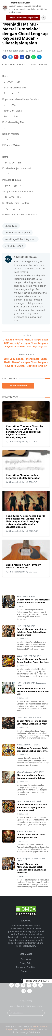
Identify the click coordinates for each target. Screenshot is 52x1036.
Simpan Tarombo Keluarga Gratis (23, 17)
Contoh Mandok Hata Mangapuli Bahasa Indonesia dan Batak (33, 601)
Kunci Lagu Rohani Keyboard (20, 239)
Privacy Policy (26, 963)
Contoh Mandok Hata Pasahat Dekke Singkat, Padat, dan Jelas (33, 660)
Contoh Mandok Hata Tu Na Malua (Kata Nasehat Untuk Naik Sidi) (33, 691)
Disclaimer (26, 959)
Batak (19, 656)
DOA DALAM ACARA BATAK (33, 772)
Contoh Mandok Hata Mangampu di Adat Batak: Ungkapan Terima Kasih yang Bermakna (31, 868)
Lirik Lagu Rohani (14, 245)
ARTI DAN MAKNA (24, 745)
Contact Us (26, 971)
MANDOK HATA (29, 596)
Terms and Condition (26, 967)
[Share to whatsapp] (33, 57)
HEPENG (36, 745)
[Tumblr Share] (27, 57)
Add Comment (19, 385)
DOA (19, 772)
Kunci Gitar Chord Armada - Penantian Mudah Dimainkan (23, 477)
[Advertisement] (26, 1009)
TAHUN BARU (29, 831)
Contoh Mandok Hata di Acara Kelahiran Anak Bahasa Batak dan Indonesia (32, 632)
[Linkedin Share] (22, 57)
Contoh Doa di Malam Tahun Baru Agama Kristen (31, 836)
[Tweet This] (10, 57)
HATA (19, 596)
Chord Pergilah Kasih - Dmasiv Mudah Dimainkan (23, 566)
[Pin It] (16, 57)
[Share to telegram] (39, 57)
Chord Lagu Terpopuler (17, 232)
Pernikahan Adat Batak (32, 801)
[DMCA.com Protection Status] (26, 910)
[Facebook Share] (4, 57)
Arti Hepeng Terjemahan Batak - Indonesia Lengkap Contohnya (33, 749)
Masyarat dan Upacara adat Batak (31, 859)
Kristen (20, 831)
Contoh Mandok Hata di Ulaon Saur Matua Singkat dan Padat (32, 722)
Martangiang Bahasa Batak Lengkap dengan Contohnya (31, 776)
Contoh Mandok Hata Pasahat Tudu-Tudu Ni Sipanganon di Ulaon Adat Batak (32, 807)
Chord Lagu (11, 226)
